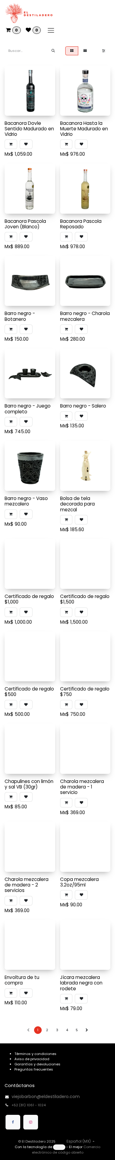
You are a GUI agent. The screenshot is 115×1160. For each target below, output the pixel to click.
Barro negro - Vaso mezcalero (26, 501)
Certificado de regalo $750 (84, 692)
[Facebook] (13, 1122)
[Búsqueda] (53, 51)
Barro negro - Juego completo (28, 409)
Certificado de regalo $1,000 (29, 599)
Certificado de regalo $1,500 (84, 599)
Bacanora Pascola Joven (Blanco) (25, 224)
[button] (11, 144)
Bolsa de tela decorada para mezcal (77, 504)
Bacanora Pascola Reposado (81, 224)
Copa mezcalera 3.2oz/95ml (79, 882)
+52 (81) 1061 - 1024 (29, 1105)
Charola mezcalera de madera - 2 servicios (26, 885)
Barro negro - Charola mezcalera (85, 316)
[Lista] (85, 51)
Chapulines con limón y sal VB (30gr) (29, 784)
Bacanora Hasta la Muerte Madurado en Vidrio (84, 128)
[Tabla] (72, 51)
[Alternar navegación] (50, 30)
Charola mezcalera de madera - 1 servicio (82, 787)
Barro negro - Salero (83, 406)
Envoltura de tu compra (22, 980)
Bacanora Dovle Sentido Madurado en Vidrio (29, 128)
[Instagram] (30, 1122)
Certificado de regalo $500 (29, 692)
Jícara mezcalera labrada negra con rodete (81, 982)
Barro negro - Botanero (20, 316)
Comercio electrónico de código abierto (66, 1150)
